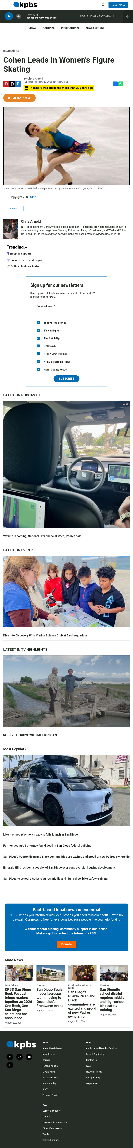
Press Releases (50, 1077)
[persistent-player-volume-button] (18, 16)
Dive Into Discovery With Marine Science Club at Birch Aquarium (45, 635)
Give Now (118, 5)
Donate (66, 944)
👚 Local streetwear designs (24, 260)
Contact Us (91, 1060)
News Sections (95, 27)
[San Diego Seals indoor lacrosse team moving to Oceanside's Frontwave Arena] (50, 973)
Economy (40, 985)
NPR (33, 197)
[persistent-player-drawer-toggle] (128, 16)
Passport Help (93, 1077)
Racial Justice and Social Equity (79, 986)
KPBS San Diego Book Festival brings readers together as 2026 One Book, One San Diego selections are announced (18, 1003)
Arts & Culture (11, 985)
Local (32, 27)
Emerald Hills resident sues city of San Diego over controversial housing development (59, 867)
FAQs (88, 1066)
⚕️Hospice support (19, 253)
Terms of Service (50, 1095)
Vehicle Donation (50, 1140)
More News (14, 960)
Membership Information (54, 1122)
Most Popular (13, 749)
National (48, 27)
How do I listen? (94, 1071)
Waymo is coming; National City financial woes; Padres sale (42, 536)
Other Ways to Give (52, 1128)
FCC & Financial (50, 1066)
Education (104, 985)
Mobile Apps (48, 1071)
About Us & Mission (52, 1048)
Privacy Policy (49, 1083)
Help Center (92, 1083)
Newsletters (48, 1054)
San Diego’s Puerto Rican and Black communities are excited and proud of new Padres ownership (66, 856)
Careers (46, 1060)
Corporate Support (51, 1110)
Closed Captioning (95, 1054)
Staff (45, 1089)
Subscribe (66, 378)
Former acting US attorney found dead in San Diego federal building (47, 845)
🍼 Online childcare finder (23, 266)
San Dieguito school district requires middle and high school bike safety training (55, 878)
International (70, 27)
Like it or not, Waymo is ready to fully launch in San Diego (40, 834)
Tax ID (45, 1134)
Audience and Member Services (101, 1048)
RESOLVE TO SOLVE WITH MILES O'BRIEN (30, 735)
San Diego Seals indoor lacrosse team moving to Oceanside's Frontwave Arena (49, 997)
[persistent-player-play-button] (9, 16)
